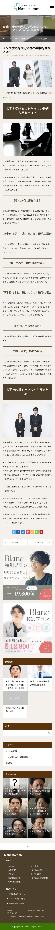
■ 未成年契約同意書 (13, 882)
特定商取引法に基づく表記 (36, 910)
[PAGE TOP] (27, 846)
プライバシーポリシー (13, 913)
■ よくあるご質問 (35, 874)
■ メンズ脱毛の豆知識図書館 (38, 878)
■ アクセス (10, 874)
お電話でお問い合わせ (17, 894)
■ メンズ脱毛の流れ (35, 870)
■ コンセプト (11, 866)
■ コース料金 (33, 866)
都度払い (9, 763)
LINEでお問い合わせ (16, 903)
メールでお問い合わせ (17, 899)
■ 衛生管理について (13, 878)
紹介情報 (9, 910)
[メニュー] (51, 11)
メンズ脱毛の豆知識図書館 (39, 55)
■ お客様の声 (11, 870)
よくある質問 (11, 751)
